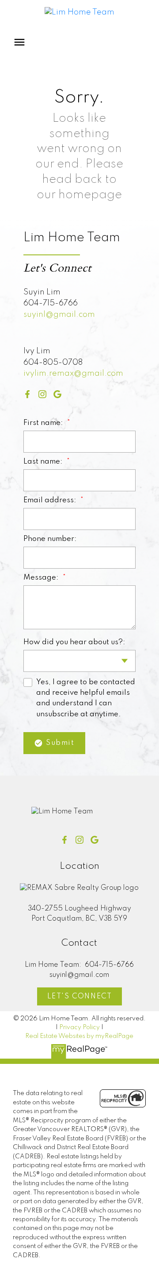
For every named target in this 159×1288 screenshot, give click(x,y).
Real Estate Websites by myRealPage (79, 1036)
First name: (44, 423)
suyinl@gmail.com (59, 315)
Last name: (43, 461)
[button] (27, 394)
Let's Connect (79, 996)
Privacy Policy (79, 1027)
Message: (42, 577)
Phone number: (50, 539)
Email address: (50, 500)
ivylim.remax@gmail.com (73, 373)
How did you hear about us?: (74, 642)
